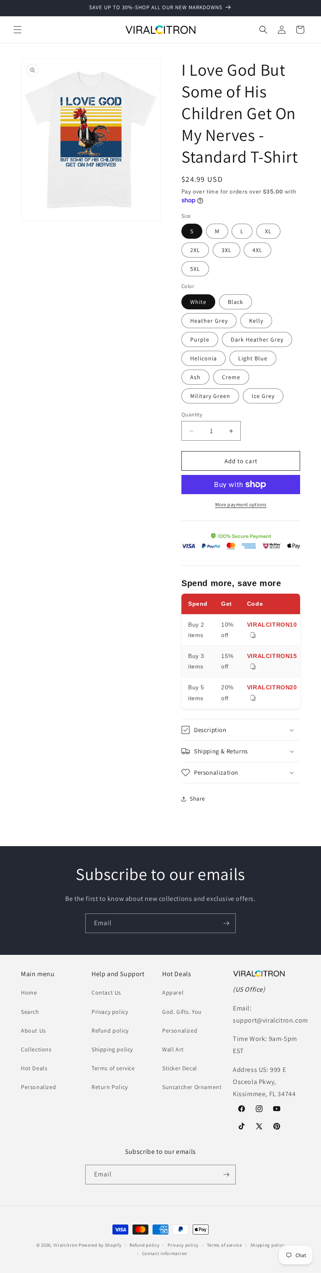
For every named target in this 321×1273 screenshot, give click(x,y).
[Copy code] (253, 635)
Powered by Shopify (100, 1245)
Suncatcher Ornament (192, 1087)
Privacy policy (110, 1011)
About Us (33, 1030)
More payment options (241, 504)
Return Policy (110, 1087)
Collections (36, 1049)
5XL (195, 269)
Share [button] (197, 798)
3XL (227, 250)
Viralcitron (66, 1245)
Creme (231, 377)
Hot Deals (34, 1068)
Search (30, 1011)
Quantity (191, 414)
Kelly (256, 320)
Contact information (164, 1253)
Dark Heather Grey (257, 339)
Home (29, 992)
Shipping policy (112, 1049)
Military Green (210, 396)
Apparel (172, 992)
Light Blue (253, 358)
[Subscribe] (226, 923)
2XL (195, 250)
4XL (257, 250)
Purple (199, 339)
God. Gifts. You (182, 1011)
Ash (195, 377)
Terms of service (113, 1068)
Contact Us (106, 992)
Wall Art (173, 1049)
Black (235, 302)
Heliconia (203, 358)
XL (268, 231)
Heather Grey (209, 320)
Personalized (38, 1087)
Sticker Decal (179, 1068)
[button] (17, 29)
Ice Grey (263, 396)
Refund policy (110, 1030)
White (198, 302)
